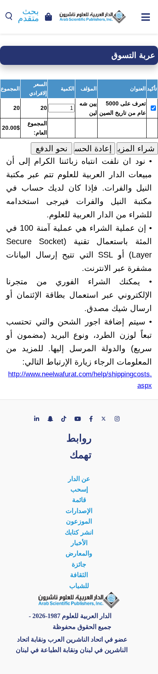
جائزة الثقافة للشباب (79, 575)
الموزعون (79, 521)
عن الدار (79, 478)
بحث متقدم (28, 14)
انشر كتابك (79, 532)
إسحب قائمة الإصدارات (79, 500)
